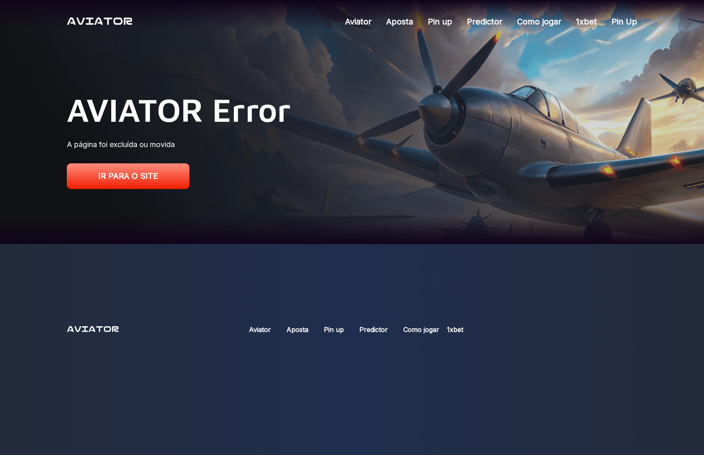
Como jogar (539, 21)
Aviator (358, 21)
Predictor (484, 21)
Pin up (440, 21)
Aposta (399, 21)
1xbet (586, 21)
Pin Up (624, 21)
